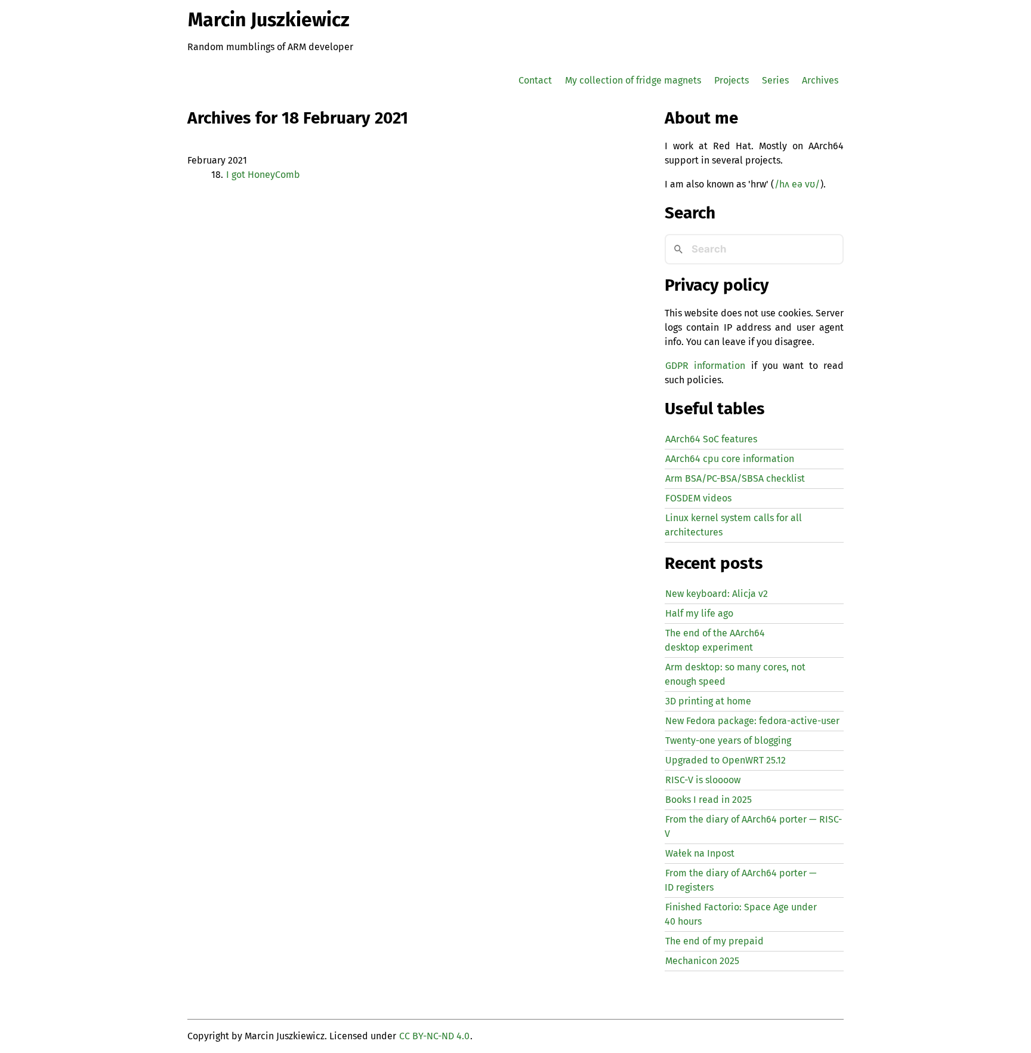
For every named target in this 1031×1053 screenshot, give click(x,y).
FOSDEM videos (698, 498)
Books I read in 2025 (708, 799)
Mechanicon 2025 (702, 960)
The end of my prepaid (714, 941)
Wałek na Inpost (699, 853)
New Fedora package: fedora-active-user (752, 720)
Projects (731, 80)
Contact (535, 80)
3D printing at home (708, 701)
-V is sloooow (702, 780)
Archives (820, 80)
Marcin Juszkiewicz (269, 19)
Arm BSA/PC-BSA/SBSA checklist (735, 478)
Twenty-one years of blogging (728, 740)
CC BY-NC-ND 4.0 (434, 1036)
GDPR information (705, 365)
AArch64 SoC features (711, 439)
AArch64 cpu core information (729, 458)
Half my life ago (699, 613)
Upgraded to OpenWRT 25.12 (725, 760)
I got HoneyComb (263, 174)
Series (775, 80)
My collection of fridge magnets (633, 80)
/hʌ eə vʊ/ (797, 184)
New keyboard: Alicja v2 (716, 593)
